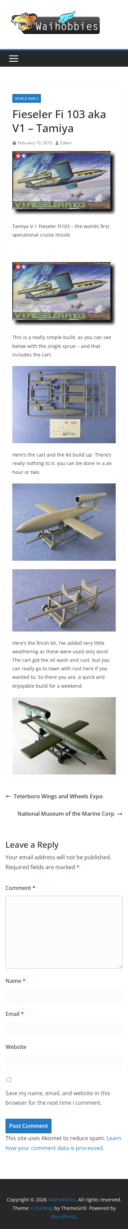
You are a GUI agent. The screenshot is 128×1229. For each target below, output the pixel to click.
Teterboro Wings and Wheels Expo (58, 796)
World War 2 (26, 98)
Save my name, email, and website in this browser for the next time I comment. (57, 1098)
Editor (66, 143)
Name (15, 981)
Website (15, 1047)
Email (14, 1014)
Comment (20, 888)
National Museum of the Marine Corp (65, 813)
